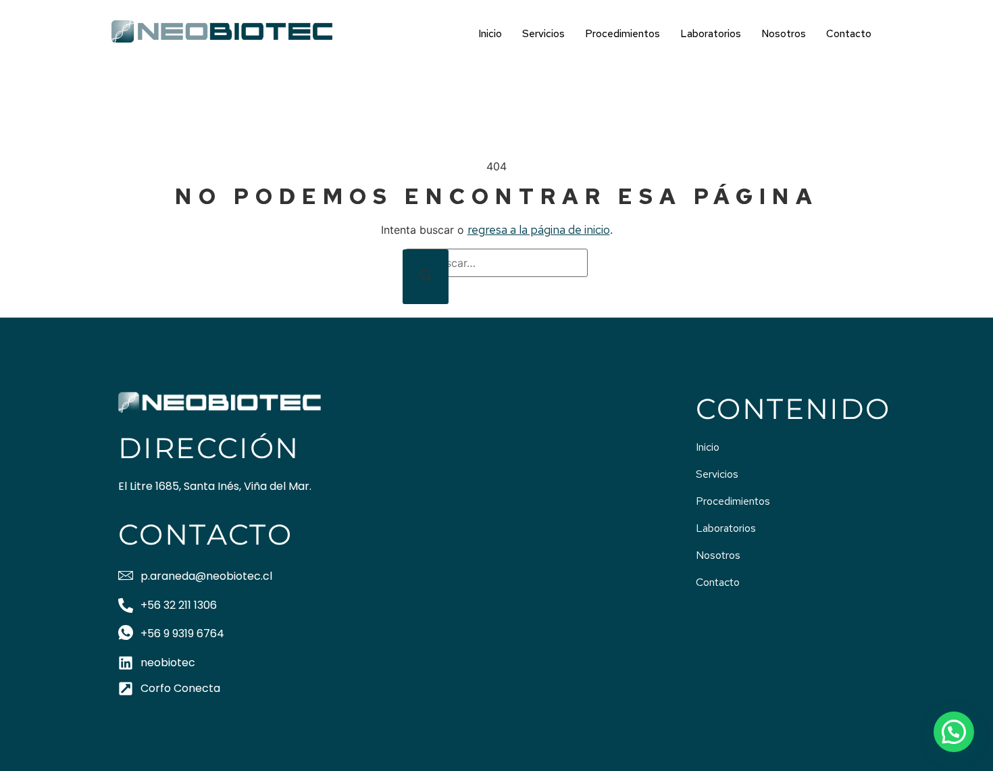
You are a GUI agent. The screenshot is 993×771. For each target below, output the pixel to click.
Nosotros (783, 34)
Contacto (848, 34)
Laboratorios (710, 34)
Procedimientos (622, 34)
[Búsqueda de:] (496, 263)
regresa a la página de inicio (538, 229)
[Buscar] (426, 276)
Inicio (490, 34)
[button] (954, 732)
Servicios (543, 34)
